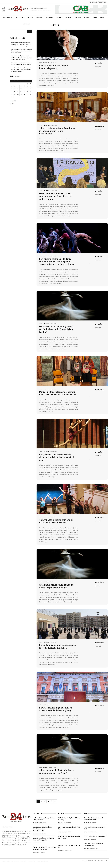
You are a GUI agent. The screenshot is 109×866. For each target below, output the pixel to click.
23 (30, 91)
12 (17, 89)
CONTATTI (23, 861)
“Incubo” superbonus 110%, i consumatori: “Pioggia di (43, 839)
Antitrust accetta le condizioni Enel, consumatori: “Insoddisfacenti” (42, 829)
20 (21, 91)
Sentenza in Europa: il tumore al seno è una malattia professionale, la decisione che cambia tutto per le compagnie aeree (21, 44)
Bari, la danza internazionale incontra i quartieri (53, 67)
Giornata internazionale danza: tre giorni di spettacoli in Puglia (56, 586)
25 (14, 94)
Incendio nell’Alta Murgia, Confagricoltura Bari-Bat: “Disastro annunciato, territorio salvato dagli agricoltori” (21, 69)
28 (24, 94)
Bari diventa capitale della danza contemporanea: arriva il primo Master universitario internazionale (56, 261)
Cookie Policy (31, 861)
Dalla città (19, 17)
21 (24, 91)
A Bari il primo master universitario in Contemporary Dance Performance (57, 131)
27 (21, 94)
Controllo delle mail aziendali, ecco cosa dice (93, 844)
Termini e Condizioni (42, 861)
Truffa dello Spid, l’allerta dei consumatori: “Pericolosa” (44, 848)
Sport (102, 17)
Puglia (30, 17)
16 (30, 89)
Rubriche (86, 17)
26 (18, 94)
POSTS (99, 66)
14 (24, 89)
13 (21, 89)
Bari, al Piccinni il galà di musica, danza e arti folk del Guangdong (55, 709)
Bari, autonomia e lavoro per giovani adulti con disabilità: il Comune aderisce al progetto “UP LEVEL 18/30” (21, 57)
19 (17, 91)
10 (11, 89)
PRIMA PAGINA (5, 861)
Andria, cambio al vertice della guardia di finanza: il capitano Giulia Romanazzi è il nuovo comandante (21, 51)
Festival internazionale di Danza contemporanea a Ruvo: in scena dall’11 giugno (55, 196)
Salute (95, 17)
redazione (46, 62)
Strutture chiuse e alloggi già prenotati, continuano (44, 819)
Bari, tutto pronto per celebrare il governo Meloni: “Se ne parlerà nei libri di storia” (21, 63)
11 (14, 89)
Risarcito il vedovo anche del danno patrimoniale (93, 819)
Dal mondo (49, 17)
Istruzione (78, 17)
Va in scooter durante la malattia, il (95, 836)
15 (27, 89)
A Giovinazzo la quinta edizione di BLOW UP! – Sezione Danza (56, 521)
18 (14, 91)
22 (27, 91)
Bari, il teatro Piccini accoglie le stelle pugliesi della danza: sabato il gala (56, 457)
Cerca (29, 31)
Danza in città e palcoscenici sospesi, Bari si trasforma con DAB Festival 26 (57, 393)
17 (11, 91)
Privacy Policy (15, 861)
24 (11, 94)
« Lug (11, 103)
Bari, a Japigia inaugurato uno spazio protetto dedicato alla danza (57, 646)
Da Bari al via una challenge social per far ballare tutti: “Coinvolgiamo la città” (56, 329)
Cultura (58, 17)
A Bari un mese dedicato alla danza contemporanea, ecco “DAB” (56, 771)
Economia (68, 17)
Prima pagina (7, 17)
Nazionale (39, 17)
